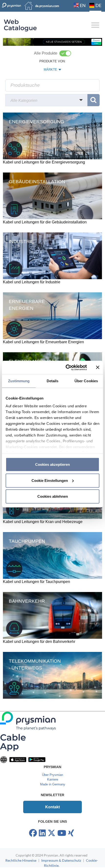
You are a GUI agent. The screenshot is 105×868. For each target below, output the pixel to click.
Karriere (52, 779)
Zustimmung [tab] (19, 381)
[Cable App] (13, 742)
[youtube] (61, 833)
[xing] (71, 833)
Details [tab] (53, 381)
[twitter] (51, 833)
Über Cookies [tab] (86, 381)
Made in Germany (52, 784)
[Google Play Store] (36, 759)
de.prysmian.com (47, 6)
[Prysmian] (52, 41)
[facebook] (33, 833)
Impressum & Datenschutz (61, 860)
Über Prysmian (52, 775)
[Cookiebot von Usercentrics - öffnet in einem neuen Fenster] (66, 367)
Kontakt (52, 807)
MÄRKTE (52, 71)
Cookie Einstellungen (50, 480)
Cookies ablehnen (52, 496)
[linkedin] (42, 833)
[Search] (93, 100)
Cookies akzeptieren (52, 464)
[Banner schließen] (97, 367)
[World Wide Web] (3, 759)
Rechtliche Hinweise (20, 860)
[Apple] (17, 759)
